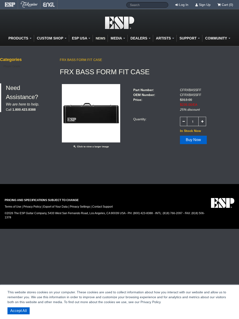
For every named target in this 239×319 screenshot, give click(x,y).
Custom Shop (50, 38)
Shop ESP (119, 22)
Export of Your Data (55, 206)
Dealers (139, 38)
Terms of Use (13, 206)
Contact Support (102, 206)
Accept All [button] (18, 311)
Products (18, 38)
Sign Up (205, 5)
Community (216, 38)
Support (188, 38)
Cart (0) (227, 5)
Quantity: (140, 119)
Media (117, 38)
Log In (183, 5)
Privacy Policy (32, 206)
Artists (164, 38)
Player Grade (12, 66)
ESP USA (80, 38)
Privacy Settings (80, 206)
